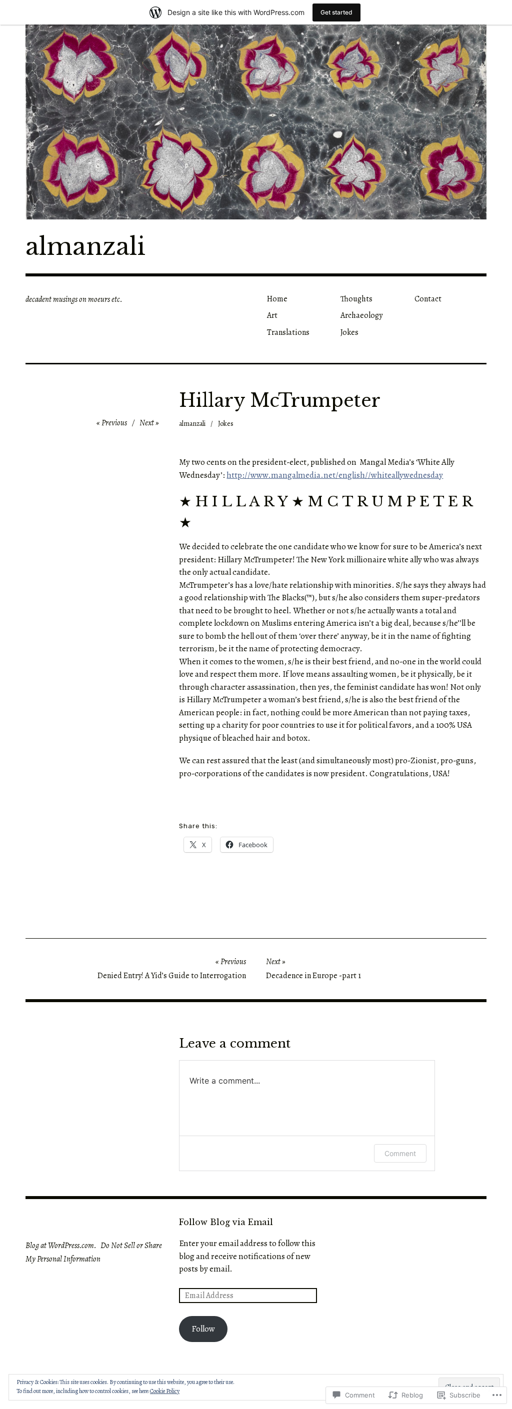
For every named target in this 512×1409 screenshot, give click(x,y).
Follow (203, 1329)
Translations (288, 332)
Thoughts (356, 298)
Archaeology (361, 315)
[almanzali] (256, 121)
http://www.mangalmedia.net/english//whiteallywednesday (334, 475)
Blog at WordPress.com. (61, 1245)
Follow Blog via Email (226, 1222)
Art (272, 315)
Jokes (349, 332)
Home (277, 298)
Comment (400, 1153)
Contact (428, 298)
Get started (336, 12)
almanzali (86, 246)
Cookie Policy (165, 1391)
